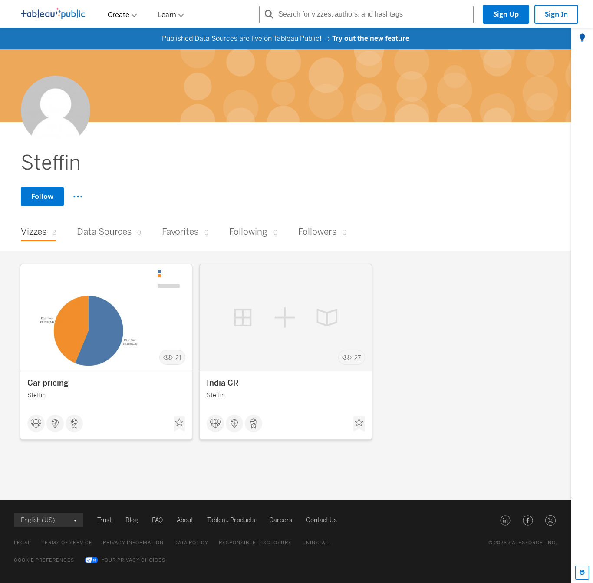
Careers (280, 520)
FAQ (157, 520)
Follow (42, 196)
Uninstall (316, 543)
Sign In (556, 14)
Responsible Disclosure (255, 543)
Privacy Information (133, 543)
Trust (104, 520)
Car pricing (48, 383)
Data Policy (191, 543)
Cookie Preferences (44, 560)
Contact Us (321, 520)
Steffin (36, 395)
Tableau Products (231, 520)
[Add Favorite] (179, 424)
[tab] (582, 38)
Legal (22, 543)
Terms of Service (66, 543)
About (185, 520)
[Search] (267, 14)
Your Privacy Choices (133, 560)
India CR (222, 383)
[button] (505, 520)
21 (178, 357)
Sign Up (506, 14)
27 (357, 357)
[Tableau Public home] (53, 14)
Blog (131, 520)
